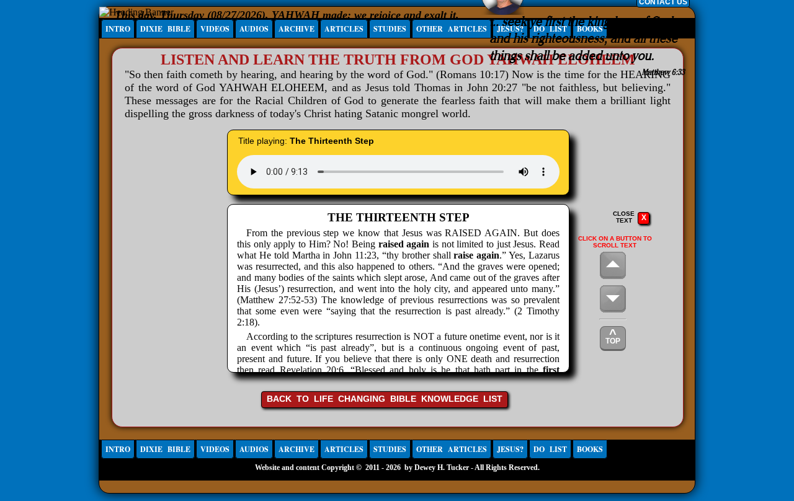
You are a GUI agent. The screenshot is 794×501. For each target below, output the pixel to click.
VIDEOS (215, 29)
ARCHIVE (296, 29)
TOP (612, 336)
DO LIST (550, 449)
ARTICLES (344, 29)
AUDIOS (254, 29)
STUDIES (389, 29)
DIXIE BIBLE (165, 29)
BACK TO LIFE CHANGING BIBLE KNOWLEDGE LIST (384, 399)
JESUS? (510, 449)
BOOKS (590, 449)
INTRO (117, 29)
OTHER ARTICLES (451, 29)
